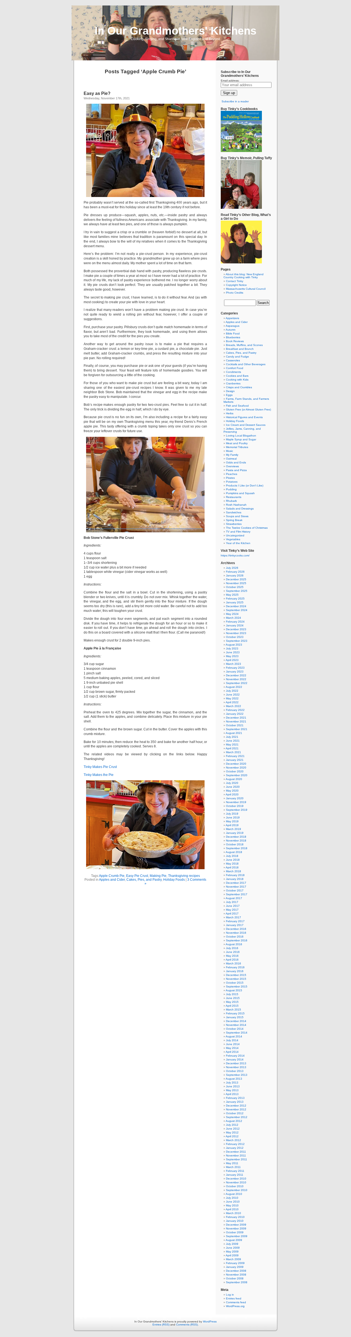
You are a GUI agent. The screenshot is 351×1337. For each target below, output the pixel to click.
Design (230, 391)
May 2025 (232, 594)
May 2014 (232, 1047)
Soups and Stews (237, 516)
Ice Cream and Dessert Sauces (245, 424)
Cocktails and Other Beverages (245, 364)
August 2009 (234, 1240)
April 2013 (232, 1094)
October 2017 (235, 890)
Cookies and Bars (237, 375)
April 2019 (232, 825)
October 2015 (235, 982)
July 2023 (232, 648)
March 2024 (233, 617)
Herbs (229, 413)
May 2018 (232, 863)
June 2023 (233, 652)
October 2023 (235, 636)
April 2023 (232, 660)
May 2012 (232, 1132)
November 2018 (236, 840)
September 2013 (236, 1074)
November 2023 (236, 633)
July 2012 (232, 1124)
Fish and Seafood (237, 405)
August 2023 (234, 644)
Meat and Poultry (237, 443)
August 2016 (234, 944)
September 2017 (236, 894)
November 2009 (236, 1228)
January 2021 (235, 759)
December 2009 (236, 1224)
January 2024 (235, 625)
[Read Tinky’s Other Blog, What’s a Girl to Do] (241, 262)
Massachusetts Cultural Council (245, 288)
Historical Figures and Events (244, 417)
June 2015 (233, 998)
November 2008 (236, 1274)
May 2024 (232, 613)
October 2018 (235, 844)
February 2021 (235, 756)
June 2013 (233, 1086)
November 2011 (236, 1155)
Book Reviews (235, 341)
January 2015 (235, 1017)
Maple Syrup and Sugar (241, 439)
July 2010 (232, 1197)
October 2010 (235, 1186)
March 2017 (233, 917)
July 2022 (232, 690)
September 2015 (236, 986)
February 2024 (235, 621)
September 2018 (236, 848)
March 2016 (233, 963)
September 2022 (236, 683)
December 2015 (236, 974)
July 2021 (232, 736)
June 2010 (233, 1201)
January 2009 (235, 1266)
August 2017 (234, 898)
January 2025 (235, 602)
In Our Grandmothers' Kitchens (175, 31)
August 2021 (234, 732)
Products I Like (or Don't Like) (244, 485)
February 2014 (235, 1055)
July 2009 (232, 1243)
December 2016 (236, 928)
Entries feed (233, 1298)
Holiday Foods (174, 880)
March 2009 (233, 1259)
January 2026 (235, 575)
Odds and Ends (236, 462)
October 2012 (235, 1113)
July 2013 (232, 1082)
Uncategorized (235, 535)
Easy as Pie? (97, 93)
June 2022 (233, 694)
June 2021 (233, 740)
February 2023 (235, 667)
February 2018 (235, 875)
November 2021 (236, 721)
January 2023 (235, 671)
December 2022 (236, 675)
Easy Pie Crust (137, 876)
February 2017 (235, 921)
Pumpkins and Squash (240, 493)
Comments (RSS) (187, 1324)
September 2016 (236, 940)
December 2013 (236, 1063)
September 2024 (236, 610)
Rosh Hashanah (236, 504)
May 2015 (232, 1001)
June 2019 (233, 817)
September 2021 (236, 729)
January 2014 (235, 1059)
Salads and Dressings (240, 508)
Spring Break (234, 520)
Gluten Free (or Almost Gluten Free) (248, 409)
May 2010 (232, 1205)
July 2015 (232, 994)
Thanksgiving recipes (184, 876)
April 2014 (232, 1051)
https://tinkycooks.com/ (235, 555)
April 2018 (232, 867)
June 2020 (233, 786)
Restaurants (233, 497)
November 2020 (236, 767)
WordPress (210, 1321)
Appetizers (232, 318)
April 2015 (232, 1005)
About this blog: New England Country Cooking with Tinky (243, 276)
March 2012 (233, 1140)
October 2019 (235, 805)
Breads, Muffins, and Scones (244, 345)
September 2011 (236, 1159)
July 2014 (232, 1040)
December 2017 (236, 882)
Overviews (232, 466)
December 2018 (236, 836)
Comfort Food (234, 368)
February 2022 (235, 709)
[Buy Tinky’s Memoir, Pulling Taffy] (241, 207)
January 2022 (235, 713)
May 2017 (232, 909)
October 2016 (235, 936)
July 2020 (232, 782)
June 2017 (233, 905)
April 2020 (232, 794)
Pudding (231, 489)
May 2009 (232, 1251)
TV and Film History (238, 531)
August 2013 (234, 1078)
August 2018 (234, 852)
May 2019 (232, 821)
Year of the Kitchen (238, 543)
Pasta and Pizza (236, 470)
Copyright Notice (236, 284)
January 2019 (235, 832)
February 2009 (235, 1263)
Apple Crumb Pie (111, 876)
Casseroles (233, 360)
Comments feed (236, 1302)
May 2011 (232, 1163)
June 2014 (233, 1044)
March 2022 (233, 706)
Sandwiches (233, 512)
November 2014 (236, 1024)
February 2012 (235, 1143)
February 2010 (235, 1216)
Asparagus (232, 325)
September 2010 (236, 1190)
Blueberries (233, 337)
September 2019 (236, 809)
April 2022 (232, 702)
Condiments (233, 371)
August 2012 (234, 1120)
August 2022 (234, 686)
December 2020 (236, 763)
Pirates (230, 477)
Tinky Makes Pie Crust (100, 767)
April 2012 (232, 1136)
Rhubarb (231, 500)
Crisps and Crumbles (239, 387)
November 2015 (236, 978)
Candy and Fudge (237, 356)
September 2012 (236, 1117)
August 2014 (234, 1036)
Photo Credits (234, 292)
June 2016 (233, 951)
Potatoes (231, 481)
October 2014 (235, 1028)
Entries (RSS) (160, 1324)
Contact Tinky (234, 281)
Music (229, 450)
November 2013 (236, 1067)
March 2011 (233, 1167)
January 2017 (235, 925)
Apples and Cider (112, 880)
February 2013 (235, 1097)
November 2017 (236, 886)
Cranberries (233, 383)
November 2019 (236, 802)
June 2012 (233, 1128)
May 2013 (232, 1090)
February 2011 (235, 1170)
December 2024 (236, 606)
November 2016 (236, 932)
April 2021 (232, 748)
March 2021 (233, 752)
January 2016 (235, 971)
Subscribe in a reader (235, 101)
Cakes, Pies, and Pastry (144, 880)
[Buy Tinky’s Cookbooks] (241, 151)
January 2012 (235, 1147)
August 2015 (234, 990)
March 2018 (233, 871)
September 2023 (236, 640)
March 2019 (233, 829)
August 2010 (234, 1193)
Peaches (231, 473)
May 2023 (232, 656)
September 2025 (236, 590)
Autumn (231, 329)
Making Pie (158, 876)
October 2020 (235, 771)
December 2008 (236, 1270)
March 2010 (233, 1213)
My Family (232, 454)
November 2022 (236, 679)
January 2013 (235, 1101)
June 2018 (233, 859)
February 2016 (235, 967)
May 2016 (232, 955)
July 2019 (232, 813)
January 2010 (235, 1220)
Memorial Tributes (237, 447)
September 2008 (236, 1282)
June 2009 (233, 1247)
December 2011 (236, 1151)
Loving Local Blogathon (241, 435)
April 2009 (232, 1255)
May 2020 (232, 790)
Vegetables (233, 539)
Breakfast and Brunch (240, 348)
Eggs (229, 394)
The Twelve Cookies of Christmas (247, 527)
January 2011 (234, 1174)
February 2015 (235, 1013)
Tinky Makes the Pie (99, 775)
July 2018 (232, 855)
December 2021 (236, 717)
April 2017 (232, 913)
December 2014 (236, 1021)
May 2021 (232, 744)
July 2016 (232, 948)
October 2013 (235, 1071)
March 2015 (233, 1009)
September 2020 (236, 775)
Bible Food (233, 333)
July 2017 (232, 901)
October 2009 (235, 1232)
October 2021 (235, 725)
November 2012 (236, 1109)
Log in (230, 1294)
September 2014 (236, 1032)
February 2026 (235, 571)
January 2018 (235, 878)
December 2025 (236, 579)
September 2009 (236, 1236)
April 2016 (232, 959)
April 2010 (232, 1209)
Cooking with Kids (237, 379)
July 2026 (232, 567)
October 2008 (235, 1278)
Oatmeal (231, 458)
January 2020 (235, 798)
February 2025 (235, 598)
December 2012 (236, 1105)
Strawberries (234, 523)
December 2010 (236, 1178)
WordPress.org (235, 1306)
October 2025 (235, 587)
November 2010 (236, 1182)
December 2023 (236, 629)
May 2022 (232, 698)
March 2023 (233, 663)
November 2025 (236, 583)
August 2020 (234, 779)
